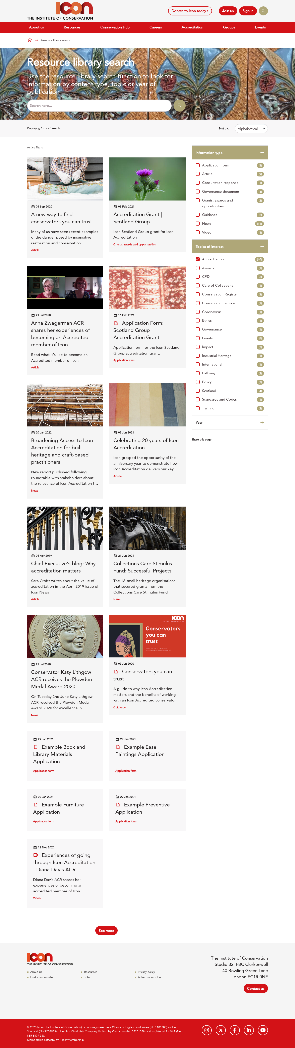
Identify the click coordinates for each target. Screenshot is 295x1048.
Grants (232, 338)
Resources (72, 27)
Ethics (232, 320)
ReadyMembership (72, 1040)
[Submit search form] (180, 106)
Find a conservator (42, 977)
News (232, 223)
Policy (232, 382)
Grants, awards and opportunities (232, 203)
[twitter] (221, 1030)
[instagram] (207, 1030)
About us (36, 27)
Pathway (232, 373)
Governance (232, 329)
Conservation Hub (115, 27)
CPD (232, 276)
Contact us (255, 988)
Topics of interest (209, 246)
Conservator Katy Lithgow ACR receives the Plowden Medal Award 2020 (61, 679)
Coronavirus (232, 311)
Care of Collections (232, 285)
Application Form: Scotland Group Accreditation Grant (138, 330)
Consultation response (232, 182)
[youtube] (263, 1030)
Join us (228, 10)
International (232, 364)
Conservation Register (232, 294)
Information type (209, 152)
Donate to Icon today (189, 10)
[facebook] (235, 1030)
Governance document (232, 191)
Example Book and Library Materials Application (59, 754)
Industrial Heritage (232, 355)
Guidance (232, 214)
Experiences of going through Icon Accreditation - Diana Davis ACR (64, 862)
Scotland (232, 390)
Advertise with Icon (150, 977)
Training (232, 408)
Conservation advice (232, 303)
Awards (232, 268)
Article (232, 173)
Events (260, 27)
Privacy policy (146, 972)
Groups (229, 27)
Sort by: (224, 128)
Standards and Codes (232, 399)
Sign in (248, 10)
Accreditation (192, 27)
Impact (232, 347)
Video (232, 232)
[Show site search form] (263, 10)
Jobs (87, 977)
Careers (156, 27)
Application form (232, 165)
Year (199, 422)
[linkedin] (249, 1030)
